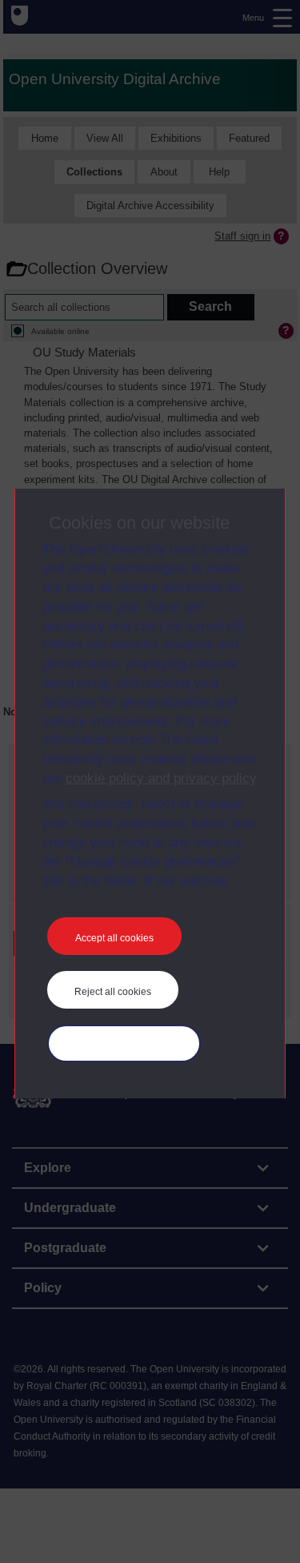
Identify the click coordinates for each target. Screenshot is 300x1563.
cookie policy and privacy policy (161, 778)
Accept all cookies (114, 938)
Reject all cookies (112, 991)
